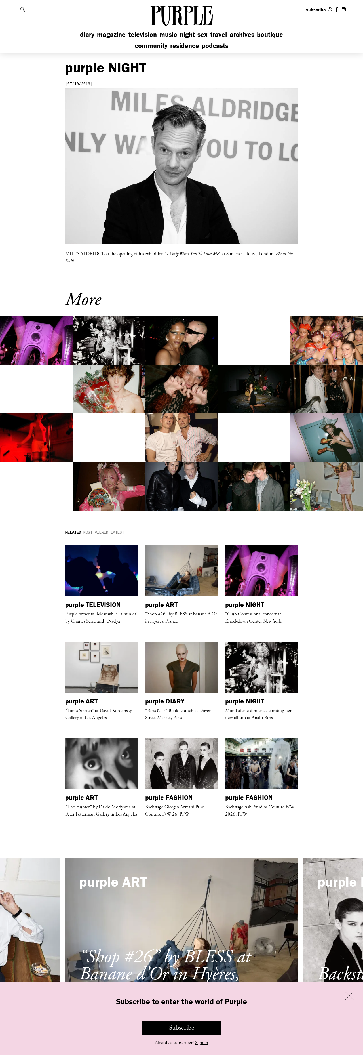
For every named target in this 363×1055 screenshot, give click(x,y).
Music (168, 34)
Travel (218, 34)
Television (142, 34)
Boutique (270, 34)
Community (151, 45)
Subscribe (181, 1028)
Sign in (201, 1042)
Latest (117, 532)
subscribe (316, 9)
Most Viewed (95, 532)
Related (73, 532)
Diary (87, 34)
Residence (184, 45)
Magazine (111, 34)
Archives (242, 34)
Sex (202, 34)
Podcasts (215, 45)
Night (187, 34)
